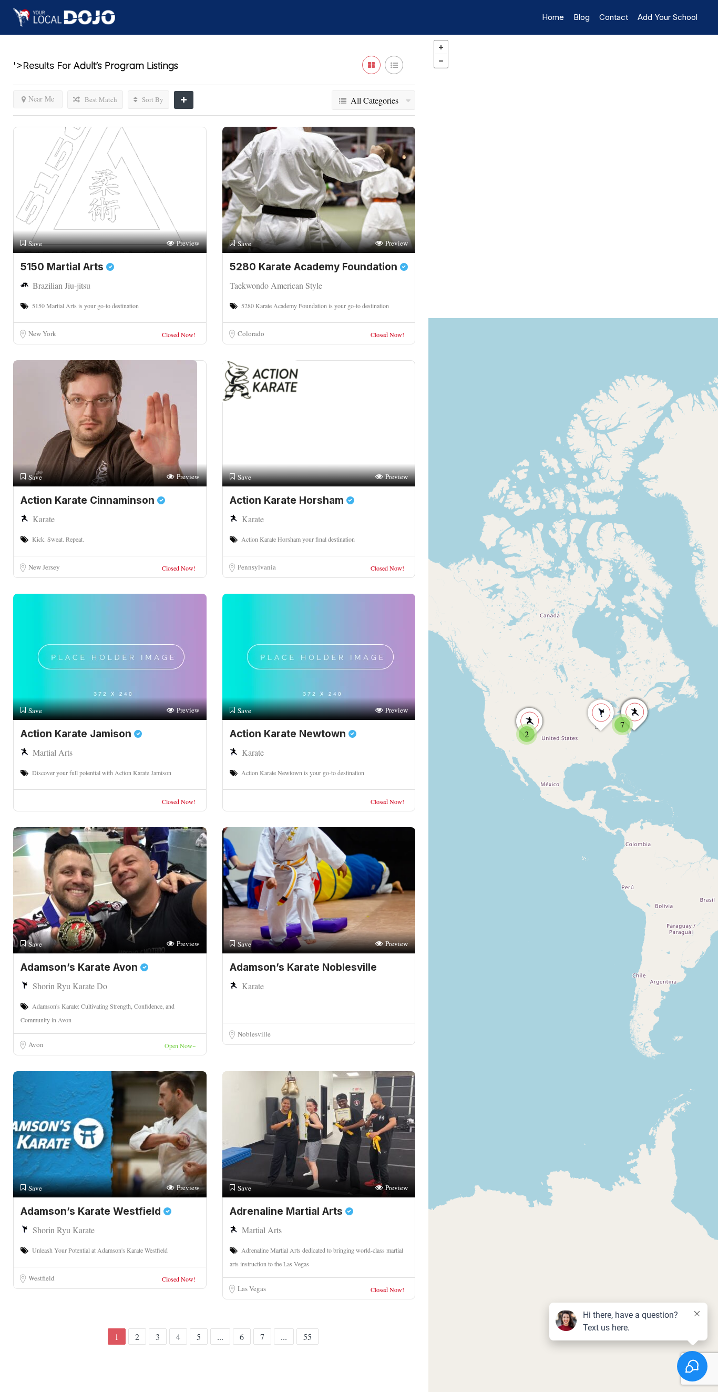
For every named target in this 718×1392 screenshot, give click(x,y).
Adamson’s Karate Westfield (91, 1211)
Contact (613, 17)
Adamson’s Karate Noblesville (303, 967)
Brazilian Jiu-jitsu (61, 285)
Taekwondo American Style (276, 285)
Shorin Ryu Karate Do (70, 985)
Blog (581, 17)
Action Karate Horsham (288, 500)
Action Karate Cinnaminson (88, 500)
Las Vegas (252, 1288)
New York (42, 333)
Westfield (41, 1278)
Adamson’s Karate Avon (80, 967)
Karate (44, 518)
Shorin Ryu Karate (64, 1229)
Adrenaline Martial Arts (287, 1211)
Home (553, 17)
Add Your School (668, 17)
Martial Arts (53, 752)
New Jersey (44, 567)
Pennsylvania (257, 567)
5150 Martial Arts (63, 267)
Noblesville (254, 1034)
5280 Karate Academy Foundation (315, 267)
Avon (36, 1044)
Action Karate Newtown (289, 734)
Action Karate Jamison (77, 734)
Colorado (251, 333)
